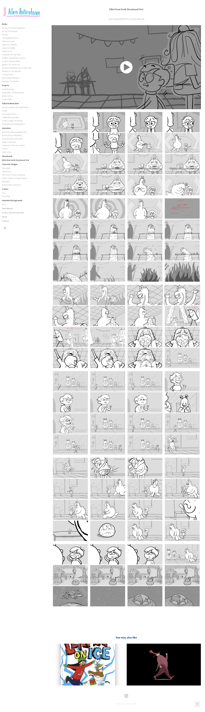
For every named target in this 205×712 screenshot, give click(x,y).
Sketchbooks (7, 208)
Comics (5, 189)
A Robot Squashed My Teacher (13, 58)
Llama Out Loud (8, 41)
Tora (3, 193)
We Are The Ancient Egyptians (13, 28)
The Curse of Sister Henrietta (13, 175)
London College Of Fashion (12, 120)
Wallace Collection (9, 142)
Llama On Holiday (8, 48)
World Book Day (8, 89)
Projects (5, 85)
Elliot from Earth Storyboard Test (15, 160)
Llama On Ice (7, 51)
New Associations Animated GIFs (14, 132)
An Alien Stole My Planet (11, 61)
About (4, 216)
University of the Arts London (13, 145)
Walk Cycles (6, 152)
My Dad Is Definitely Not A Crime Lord (16, 68)
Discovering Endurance (10, 78)
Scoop (4, 110)
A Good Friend (7, 74)
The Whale (6, 196)
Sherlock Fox (7, 171)
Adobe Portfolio (131, 703)
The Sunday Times (9, 114)
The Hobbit (6, 168)
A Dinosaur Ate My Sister (11, 54)
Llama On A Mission (9, 44)
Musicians (5, 181)
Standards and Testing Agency (13, 124)
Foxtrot (5, 148)
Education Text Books (10, 81)
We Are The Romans (10, 31)
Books (4, 24)
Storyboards (7, 156)
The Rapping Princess (10, 38)
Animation (6, 128)
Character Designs (10, 164)
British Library (7, 96)
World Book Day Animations (12, 139)
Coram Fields (7, 99)
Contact (5, 221)
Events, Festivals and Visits (13, 212)
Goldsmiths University (10, 117)
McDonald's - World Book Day (13, 92)
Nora (4, 204)
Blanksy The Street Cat (11, 64)
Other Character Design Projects (14, 178)
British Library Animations (12, 135)
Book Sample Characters (11, 185)
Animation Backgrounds (12, 200)
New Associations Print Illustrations (15, 107)
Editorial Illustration (10, 103)
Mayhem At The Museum (11, 71)
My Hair (5, 34)
